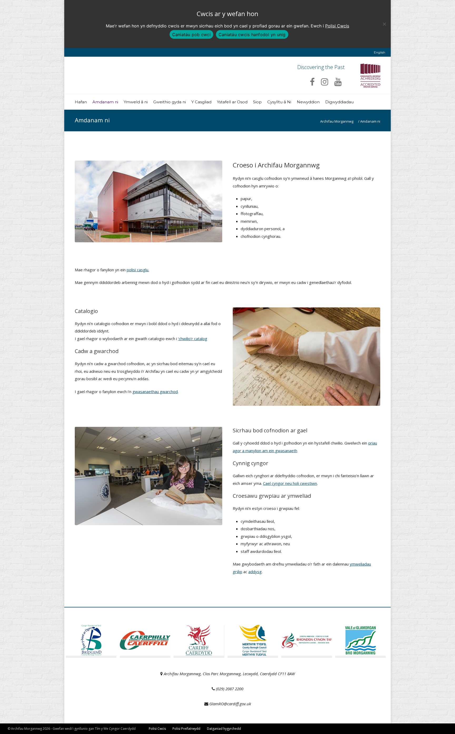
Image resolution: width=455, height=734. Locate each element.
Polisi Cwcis (337, 25)
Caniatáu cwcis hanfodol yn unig (252, 34)
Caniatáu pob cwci (191, 34)
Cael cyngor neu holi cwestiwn (290, 483)
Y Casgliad (201, 101)
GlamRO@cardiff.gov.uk (230, 703)
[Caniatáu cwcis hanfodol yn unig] (384, 24)
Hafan (81, 101)
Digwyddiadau (339, 101)
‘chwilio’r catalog (192, 338)
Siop (257, 101)
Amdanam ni (105, 101)
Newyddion (308, 101)
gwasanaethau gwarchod (155, 391)
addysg (255, 571)
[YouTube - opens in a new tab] (338, 81)
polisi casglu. (138, 269)
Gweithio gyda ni (169, 101)
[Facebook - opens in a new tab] (312, 81)
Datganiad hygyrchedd (224, 728)
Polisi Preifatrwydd (186, 728)
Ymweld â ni (136, 101)
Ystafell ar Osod (232, 101)
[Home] (119, 88)
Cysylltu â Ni (279, 101)
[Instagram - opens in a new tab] (324, 81)
